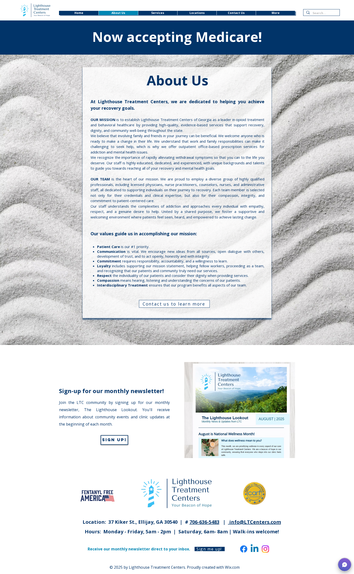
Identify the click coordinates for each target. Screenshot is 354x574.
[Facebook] (244, 549)
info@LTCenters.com (254, 522)
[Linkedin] (254, 549)
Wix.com (232, 567)
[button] (345, 565)
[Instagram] (265, 549)
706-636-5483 (204, 522)
